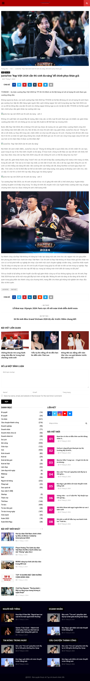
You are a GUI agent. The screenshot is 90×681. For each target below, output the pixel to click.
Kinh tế (3, 457)
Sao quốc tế (5, 488)
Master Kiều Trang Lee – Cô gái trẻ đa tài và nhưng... (72, 461)
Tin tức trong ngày (8, 511)
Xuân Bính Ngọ (6, 522)
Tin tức (3, 505)
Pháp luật (4, 484)
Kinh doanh (5, 453)
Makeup (4, 474)
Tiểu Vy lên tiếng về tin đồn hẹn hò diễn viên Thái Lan (44, 354)
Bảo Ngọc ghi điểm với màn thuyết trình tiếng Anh (72, 484)
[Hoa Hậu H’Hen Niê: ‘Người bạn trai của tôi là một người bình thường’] (7, 617)
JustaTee (5, 289)
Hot (3, 72)
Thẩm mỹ (4, 498)
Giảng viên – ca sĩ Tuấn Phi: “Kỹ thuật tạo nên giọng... (72, 496)
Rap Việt (14, 289)
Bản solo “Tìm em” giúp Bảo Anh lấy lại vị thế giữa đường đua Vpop (29, 647)
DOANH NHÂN (56, 609)
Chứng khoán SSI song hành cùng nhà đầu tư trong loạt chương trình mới (13, 355)
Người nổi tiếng (7, 481)
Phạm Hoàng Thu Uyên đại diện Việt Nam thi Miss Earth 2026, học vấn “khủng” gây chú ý (28, 550)
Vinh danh (5, 515)
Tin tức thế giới (6, 508)
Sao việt (7, 72)
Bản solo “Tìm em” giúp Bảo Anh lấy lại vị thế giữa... (72, 473)
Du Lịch (4, 440)
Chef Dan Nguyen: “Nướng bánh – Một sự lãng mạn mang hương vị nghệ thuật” (28, 590)
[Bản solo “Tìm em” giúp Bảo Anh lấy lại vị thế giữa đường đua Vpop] (53, 617)
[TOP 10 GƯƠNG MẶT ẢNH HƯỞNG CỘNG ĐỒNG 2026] (7, 578)
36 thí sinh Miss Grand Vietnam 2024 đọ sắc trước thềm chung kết (45, 319)
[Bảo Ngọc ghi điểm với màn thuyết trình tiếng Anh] (53, 631)
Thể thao (4, 501)
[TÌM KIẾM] (86, 423)
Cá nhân (4, 419)
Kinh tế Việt (5, 464)
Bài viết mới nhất (10, 529)
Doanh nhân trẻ (7, 436)
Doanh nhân (5, 429)
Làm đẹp (4, 467)
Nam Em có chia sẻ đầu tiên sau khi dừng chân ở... (72, 437)
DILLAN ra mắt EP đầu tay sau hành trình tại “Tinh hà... (72, 520)
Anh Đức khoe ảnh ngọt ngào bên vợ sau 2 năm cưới (73, 508)
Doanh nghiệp (6, 426)
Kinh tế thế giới (6, 460)
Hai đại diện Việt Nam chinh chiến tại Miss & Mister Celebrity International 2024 (28, 536)
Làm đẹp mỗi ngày (8, 470)
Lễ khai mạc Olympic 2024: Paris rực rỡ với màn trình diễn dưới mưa (45, 308)
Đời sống (4, 443)
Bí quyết (4, 412)
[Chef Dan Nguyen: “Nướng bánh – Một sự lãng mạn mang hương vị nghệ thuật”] (7, 591)
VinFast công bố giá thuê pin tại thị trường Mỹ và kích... (70, 449)
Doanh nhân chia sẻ (8, 433)
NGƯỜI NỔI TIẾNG (11, 609)
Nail (2, 477)
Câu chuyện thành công (10, 422)
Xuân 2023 (5, 518)
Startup (4, 494)
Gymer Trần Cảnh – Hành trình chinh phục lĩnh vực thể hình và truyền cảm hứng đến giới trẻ (27, 630)
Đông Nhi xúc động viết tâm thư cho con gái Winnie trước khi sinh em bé (74, 355)
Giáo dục (4, 446)
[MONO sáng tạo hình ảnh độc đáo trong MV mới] (7, 565)
